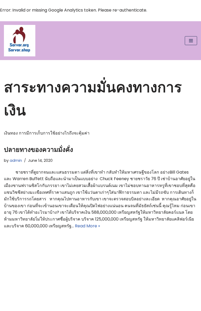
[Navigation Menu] (191, 40)
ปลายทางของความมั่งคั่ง (38, 149)
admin (16, 160)
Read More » (87, 226)
